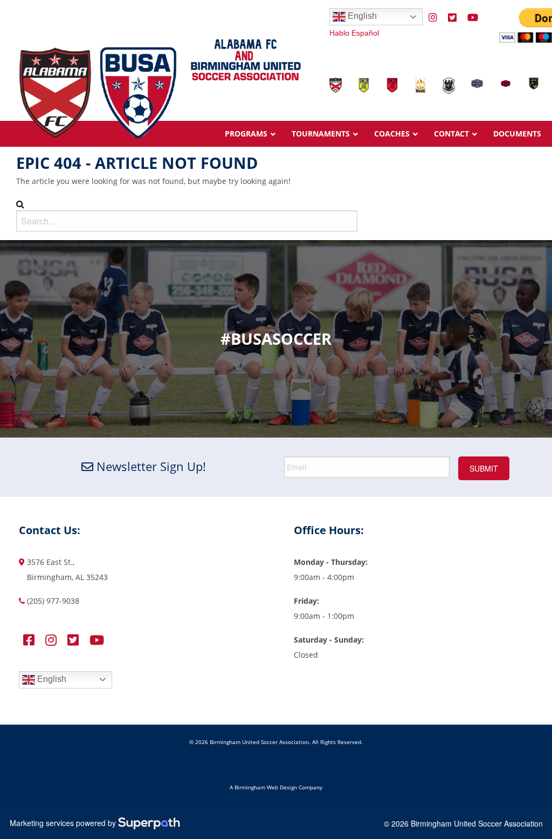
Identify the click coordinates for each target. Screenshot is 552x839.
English (361, 16)
